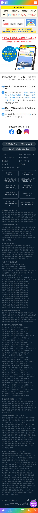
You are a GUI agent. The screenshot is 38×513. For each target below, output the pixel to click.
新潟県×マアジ (14, 346)
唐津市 (31, 426)
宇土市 (4, 445)
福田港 (8, 460)
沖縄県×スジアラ (7, 395)
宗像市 (9, 227)
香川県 (25, 219)
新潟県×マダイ (25, 344)
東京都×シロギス (17, 342)
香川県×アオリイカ (7, 378)
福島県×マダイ (6, 333)
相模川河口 (5, 466)
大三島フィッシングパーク (25, 490)
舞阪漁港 (4, 455)
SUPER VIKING (15, 97)
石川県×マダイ (6, 350)
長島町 (12, 428)
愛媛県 (34, 219)
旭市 (30, 233)
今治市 (18, 430)
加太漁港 (4, 458)
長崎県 (12, 221)
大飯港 (25, 254)
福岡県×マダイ (28, 382)
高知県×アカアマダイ (8, 382)
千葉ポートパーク (11, 475)
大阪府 (12, 217)
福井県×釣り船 (15, 288)
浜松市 (8, 418)
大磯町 (4, 435)
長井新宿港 (29, 256)
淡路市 (18, 229)
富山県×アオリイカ (24, 346)
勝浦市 (4, 231)
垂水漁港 (18, 479)
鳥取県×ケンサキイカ (8, 367)
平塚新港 (13, 258)
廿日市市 (23, 441)
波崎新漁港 (5, 468)
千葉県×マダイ (26, 338)
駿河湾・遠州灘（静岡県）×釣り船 (12, 275)
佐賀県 (8, 221)
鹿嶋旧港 (10, 248)
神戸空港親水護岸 (11, 483)
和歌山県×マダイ (7, 365)
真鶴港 (4, 252)
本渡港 (32, 479)
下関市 (12, 420)
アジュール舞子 (16, 458)
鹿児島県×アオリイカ (22, 393)
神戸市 (19, 422)
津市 (9, 428)
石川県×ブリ (22, 348)
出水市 (4, 447)
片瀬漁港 (14, 492)
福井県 (30, 215)
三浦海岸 (33, 462)
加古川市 (29, 235)
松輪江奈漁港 (20, 245)
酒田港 (8, 254)
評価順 (20, 24)
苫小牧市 (4, 443)
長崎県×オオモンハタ (18, 389)
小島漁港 (4, 487)
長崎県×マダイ (25, 387)
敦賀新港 (19, 477)
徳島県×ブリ (5, 376)
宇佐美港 (20, 252)
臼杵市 (4, 437)
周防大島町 (18, 418)
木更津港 (19, 483)
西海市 (21, 439)
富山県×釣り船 (15, 305)
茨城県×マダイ (6, 335)
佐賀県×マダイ (29, 385)
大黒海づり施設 (12, 473)
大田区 (26, 233)
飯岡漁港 (31, 248)
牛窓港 (4, 479)
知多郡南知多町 (15, 231)
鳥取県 (12, 219)
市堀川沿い (27, 245)
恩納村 (12, 437)
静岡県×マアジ (6, 355)
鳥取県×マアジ (19, 367)
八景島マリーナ (6, 470)
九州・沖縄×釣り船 (7, 268)
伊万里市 (13, 430)
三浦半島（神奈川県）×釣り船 (10, 270)
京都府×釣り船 (6, 294)
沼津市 (8, 237)
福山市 (27, 426)
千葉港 (16, 485)
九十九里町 (5, 422)
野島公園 (31, 458)
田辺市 (4, 237)
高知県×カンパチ (24, 380)
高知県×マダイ (19, 382)
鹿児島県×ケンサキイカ (9, 393)
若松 (10, 466)
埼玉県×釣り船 (6, 305)
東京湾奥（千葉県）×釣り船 (10, 281)
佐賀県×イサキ (16, 387)
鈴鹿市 (34, 435)
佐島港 (32, 250)
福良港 (21, 254)
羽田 (25, 470)
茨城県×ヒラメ (23, 335)
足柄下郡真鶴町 (6, 233)
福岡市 (34, 227)
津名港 (31, 481)
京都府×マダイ (6, 361)
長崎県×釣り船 (24, 294)
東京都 (25, 212)
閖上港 (4, 460)
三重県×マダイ (24, 357)
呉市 (9, 424)
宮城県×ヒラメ (6, 329)
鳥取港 (27, 479)
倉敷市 (22, 445)
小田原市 (27, 229)
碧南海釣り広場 (13, 468)
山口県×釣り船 (25, 298)
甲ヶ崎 (12, 100)
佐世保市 (17, 428)
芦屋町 (30, 437)
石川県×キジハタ (31, 348)
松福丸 (26, 92)
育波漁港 (15, 248)
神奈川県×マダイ (7, 344)
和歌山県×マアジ (17, 365)
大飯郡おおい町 (10, 240)
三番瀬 (21, 453)
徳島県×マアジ (14, 376)
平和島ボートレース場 (18, 464)
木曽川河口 (21, 468)
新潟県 (17, 215)
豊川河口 (4, 473)
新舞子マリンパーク (7, 462)
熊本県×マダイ (29, 389)
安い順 (13, 24)
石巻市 (11, 422)
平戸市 (15, 422)
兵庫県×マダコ (23, 363)
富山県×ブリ (5, 348)
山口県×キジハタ (7, 374)
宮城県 (12, 212)
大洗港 (24, 256)
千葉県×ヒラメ (6, 340)
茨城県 (12, 215)
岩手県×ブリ (27, 327)
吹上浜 (33, 485)
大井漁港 (18, 258)
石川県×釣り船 (24, 305)
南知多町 (23, 430)
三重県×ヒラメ (6, 359)
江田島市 (26, 424)
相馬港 (16, 462)
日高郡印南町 (6, 235)
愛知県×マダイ (23, 355)
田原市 (30, 435)
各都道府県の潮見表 (8, 399)
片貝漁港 (27, 464)
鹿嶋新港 (4, 250)
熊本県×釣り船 (15, 296)
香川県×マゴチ (17, 378)
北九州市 (8, 229)
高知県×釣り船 (6, 302)
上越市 (31, 445)
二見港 (9, 464)
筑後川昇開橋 (13, 477)
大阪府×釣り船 (24, 288)
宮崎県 (30, 410)
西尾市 (8, 437)
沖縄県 (31, 221)
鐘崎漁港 (13, 245)
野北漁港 (33, 464)
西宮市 (27, 445)
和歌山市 (23, 227)
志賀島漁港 (5, 490)
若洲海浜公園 (6, 453)
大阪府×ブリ (32, 361)
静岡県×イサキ (26, 353)
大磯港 (19, 256)
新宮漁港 (25, 483)
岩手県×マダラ (6, 327)
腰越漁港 (26, 250)
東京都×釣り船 (6, 288)
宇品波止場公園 (13, 490)
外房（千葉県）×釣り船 (9, 273)
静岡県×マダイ (17, 353)
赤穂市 (9, 443)
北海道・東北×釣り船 (19, 268)
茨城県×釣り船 (24, 285)
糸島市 (8, 231)
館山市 (32, 231)
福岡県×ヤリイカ (7, 385)
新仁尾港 (8, 492)
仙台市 (17, 437)
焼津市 (12, 435)
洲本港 (12, 485)
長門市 (17, 435)
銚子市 (21, 437)
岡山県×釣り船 (6, 300)
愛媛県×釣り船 (24, 302)
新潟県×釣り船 (6, 290)
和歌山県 (21, 217)
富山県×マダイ (14, 348)
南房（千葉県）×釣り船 (25, 277)
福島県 (21, 212)
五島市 (12, 433)
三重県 (8, 217)
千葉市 (8, 435)
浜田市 (4, 433)
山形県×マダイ (6, 331)
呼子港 (27, 468)
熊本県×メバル (15, 391)
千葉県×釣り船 (6, 283)
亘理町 (21, 435)
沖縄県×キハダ (16, 395)
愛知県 (34, 215)
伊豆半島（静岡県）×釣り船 (10, 277)
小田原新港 (16, 250)
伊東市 (22, 233)
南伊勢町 (32, 430)
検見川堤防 (5, 477)
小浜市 (25, 235)
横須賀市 (4, 227)
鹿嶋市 (4, 229)
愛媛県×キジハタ (14, 380)
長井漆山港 (25, 258)
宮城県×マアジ (15, 329)
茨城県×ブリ (14, 335)
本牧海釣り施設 (14, 453)
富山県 (21, 215)
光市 (33, 437)
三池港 (20, 462)
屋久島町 (28, 441)
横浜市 (18, 227)
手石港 (12, 254)
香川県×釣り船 (15, 300)
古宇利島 (11, 494)
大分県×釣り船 (15, 307)
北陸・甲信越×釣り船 (8, 266)
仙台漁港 (18, 481)
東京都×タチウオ (7, 342)
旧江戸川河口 (24, 460)
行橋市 (8, 439)
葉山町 (25, 439)
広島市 (28, 418)
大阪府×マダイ (15, 361)
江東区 (18, 233)
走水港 (17, 254)
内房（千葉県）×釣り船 (29, 279)
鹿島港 (26, 453)
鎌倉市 (16, 235)
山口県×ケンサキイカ (27, 374)
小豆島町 (31, 424)
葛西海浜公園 (25, 458)
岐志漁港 (31, 252)
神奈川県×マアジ (27, 342)
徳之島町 (30, 439)
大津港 (9, 458)
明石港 (4, 254)
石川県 (25, 215)
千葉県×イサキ (15, 340)
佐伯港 (4, 481)
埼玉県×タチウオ (7, 338)
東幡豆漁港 (9, 481)
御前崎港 (19, 473)
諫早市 (8, 445)
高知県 (21, 219)
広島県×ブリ (24, 372)
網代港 (4, 258)
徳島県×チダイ (23, 376)
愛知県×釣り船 (15, 290)
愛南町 (32, 433)
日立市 (22, 229)
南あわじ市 (27, 237)
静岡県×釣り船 (15, 285)
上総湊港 (30, 254)
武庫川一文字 (6, 485)
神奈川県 (30, 212)
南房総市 (22, 231)
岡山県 (4, 219)
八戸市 (25, 437)
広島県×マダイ (6, 372)
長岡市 (4, 240)
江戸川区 (28, 422)
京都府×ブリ (27, 359)
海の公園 (31, 475)
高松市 (12, 439)
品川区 (12, 237)
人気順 (5, 24)
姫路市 (28, 420)
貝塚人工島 (32, 455)
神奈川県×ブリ (16, 344)
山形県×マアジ (15, 331)
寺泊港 (4, 256)
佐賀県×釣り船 (15, 302)
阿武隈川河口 (21, 475)
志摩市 (17, 424)
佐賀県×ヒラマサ (7, 387)
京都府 (27, 217)
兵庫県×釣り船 (6, 285)
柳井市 (28, 443)
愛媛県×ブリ (5, 380)
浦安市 (4, 430)
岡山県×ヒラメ (24, 370)
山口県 (8, 219)
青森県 (8, 401)
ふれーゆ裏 (14, 470)
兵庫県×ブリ (5, 363)
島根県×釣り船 (24, 307)
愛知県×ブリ (14, 355)
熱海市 (13, 233)
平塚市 (12, 235)
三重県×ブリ (15, 357)
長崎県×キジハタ (7, 389)
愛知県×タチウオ (7, 357)
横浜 (29, 453)
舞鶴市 (4, 439)
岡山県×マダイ (15, 370)
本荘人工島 (5, 494)
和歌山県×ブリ (26, 365)
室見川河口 (30, 477)
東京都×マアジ (24, 340)
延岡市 (12, 424)
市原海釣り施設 (22, 492)
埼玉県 (4, 215)
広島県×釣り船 (24, 290)
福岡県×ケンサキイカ (18, 385)
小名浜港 (25, 455)
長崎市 (24, 418)
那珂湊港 (10, 455)
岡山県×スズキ (6, 370)
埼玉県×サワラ (31, 335)
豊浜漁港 (15, 455)
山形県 (17, 212)
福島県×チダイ (24, 333)
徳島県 (30, 219)
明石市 (14, 229)
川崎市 (24, 443)
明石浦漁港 (9, 256)
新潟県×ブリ (5, 346)
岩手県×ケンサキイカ (17, 327)
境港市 (25, 435)
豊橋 (14, 481)
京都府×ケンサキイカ (17, 359)
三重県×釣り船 (15, 292)
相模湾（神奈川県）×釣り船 (28, 270)
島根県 (17, 219)
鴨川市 (32, 229)
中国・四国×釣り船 (20, 266)
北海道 (4, 212)
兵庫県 (17, 217)
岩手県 (8, 212)
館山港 (21, 487)
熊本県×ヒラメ (6, 391)
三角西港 (21, 485)
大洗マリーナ (21, 466)
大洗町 (8, 433)
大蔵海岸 (14, 466)
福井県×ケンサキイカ (17, 350)
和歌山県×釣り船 (24, 283)
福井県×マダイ (28, 350)
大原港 (8, 245)
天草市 (22, 428)
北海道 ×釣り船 (24, 300)
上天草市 (17, 433)
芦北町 (22, 433)
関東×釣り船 (5, 264)
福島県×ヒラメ (15, 333)
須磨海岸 (13, 460)
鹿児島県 (26, 221)
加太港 (26, 248)
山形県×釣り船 (6, 292)
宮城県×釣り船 (24, 292)
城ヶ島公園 (27, 485)
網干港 (4, 492)
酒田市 (21, 235)
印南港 (22, 250)
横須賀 (24, 477)
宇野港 (21, 455)
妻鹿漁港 (15, 487)
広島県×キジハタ (16, 372)
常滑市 (14, 426)
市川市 (33, 237)
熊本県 (17, 221)
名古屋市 (4, 424)
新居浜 (16, 494)
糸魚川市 (18, 443)
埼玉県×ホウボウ (17, 338)
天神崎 (27, 475)
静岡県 (4, 217)
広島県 (31, 217)
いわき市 (27, 433)
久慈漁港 (26, 252)
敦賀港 (18, 95)
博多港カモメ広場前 (12, 252)
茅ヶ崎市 (32, 428)
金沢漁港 (21, 248)
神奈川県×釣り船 (23, 281)
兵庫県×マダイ (14, 363)
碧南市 (17, 439)
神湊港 (4, 245)
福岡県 (4, 221)
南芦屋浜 (4, 464)
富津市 (27, 231)
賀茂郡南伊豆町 (19, 237)
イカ (30, 114)
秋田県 (17, 401)
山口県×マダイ (16, 374)
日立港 (29, 470)
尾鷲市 (32, 443)
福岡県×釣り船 (15, 283)
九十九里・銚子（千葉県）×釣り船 (12, 279)
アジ (25, 114)
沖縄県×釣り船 (15, 294)
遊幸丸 (12, 95)
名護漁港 (29, 473)
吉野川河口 (31, 483)
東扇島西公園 (26, 462)
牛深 (30, 487)
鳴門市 (4, 420)
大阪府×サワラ (24, 361)
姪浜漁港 (10, 250)
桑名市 (14, 441)
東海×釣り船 (20, 264)
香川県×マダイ (31, 376)
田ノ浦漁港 (25, 481)
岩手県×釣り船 (16, 298)
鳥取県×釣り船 (6, 296)
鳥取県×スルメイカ (29, 367)
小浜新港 (26, 97)
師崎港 (4, 475)
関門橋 (24, 473)
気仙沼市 (4, 441)
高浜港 (8, 258)
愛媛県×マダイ (26, 378)
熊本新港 (25, 487)
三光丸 (26, 95)
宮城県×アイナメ (24, 329)
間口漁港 (4, 248)
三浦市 (14, 227)
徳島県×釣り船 (6, 307)
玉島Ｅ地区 (29, 466)
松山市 (22, 426)
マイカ (19, 114)
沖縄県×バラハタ (26, 395)
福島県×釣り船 (24, 296)
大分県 (21, 221)
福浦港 (15, 256)
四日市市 (4, 426)
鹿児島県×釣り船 (7, 298)
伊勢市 (8, 430)
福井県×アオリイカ (7, 353)
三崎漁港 (10, 487)
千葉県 (8, 215)
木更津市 (23, 420)
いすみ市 (28, 227)
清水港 (18, 460)
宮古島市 (27, 428)
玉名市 (14, 443)
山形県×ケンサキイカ (26, 331)
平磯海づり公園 (10, 479)
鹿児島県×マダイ (24, 391)
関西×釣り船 (13, 264)
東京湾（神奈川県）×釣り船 (24, 273)
